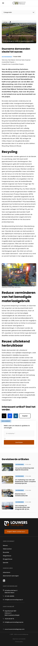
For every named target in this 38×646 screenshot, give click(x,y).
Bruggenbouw (7, 559)
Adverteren (6, 572)
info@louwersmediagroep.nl (14, 599)
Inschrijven (19, 442)
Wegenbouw (7, 555)
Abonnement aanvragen (11, 576)
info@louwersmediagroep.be (14, 622)
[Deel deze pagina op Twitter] (4, 415)
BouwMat (6, 552)
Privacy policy (19, 641)
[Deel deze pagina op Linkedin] (15, 415)
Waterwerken (7, 56)
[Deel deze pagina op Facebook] (10, 415)
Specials (5, 562)
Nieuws (5, 545)
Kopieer (25, 416)
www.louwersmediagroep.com (14, 629)
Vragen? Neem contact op (15, 531)
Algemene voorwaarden (19, 639)
